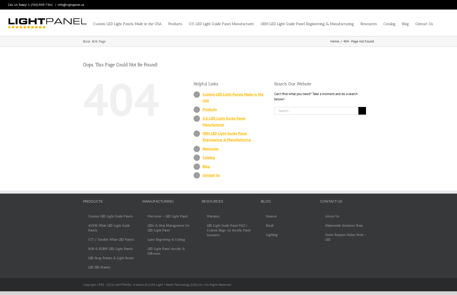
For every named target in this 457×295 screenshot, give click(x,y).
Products (210, 109)
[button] (441, 23)
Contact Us (211, 175)
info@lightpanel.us (71, 5)
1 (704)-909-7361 (41, 5)
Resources (210, 148)
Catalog (209, 157)
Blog (206, 166)
